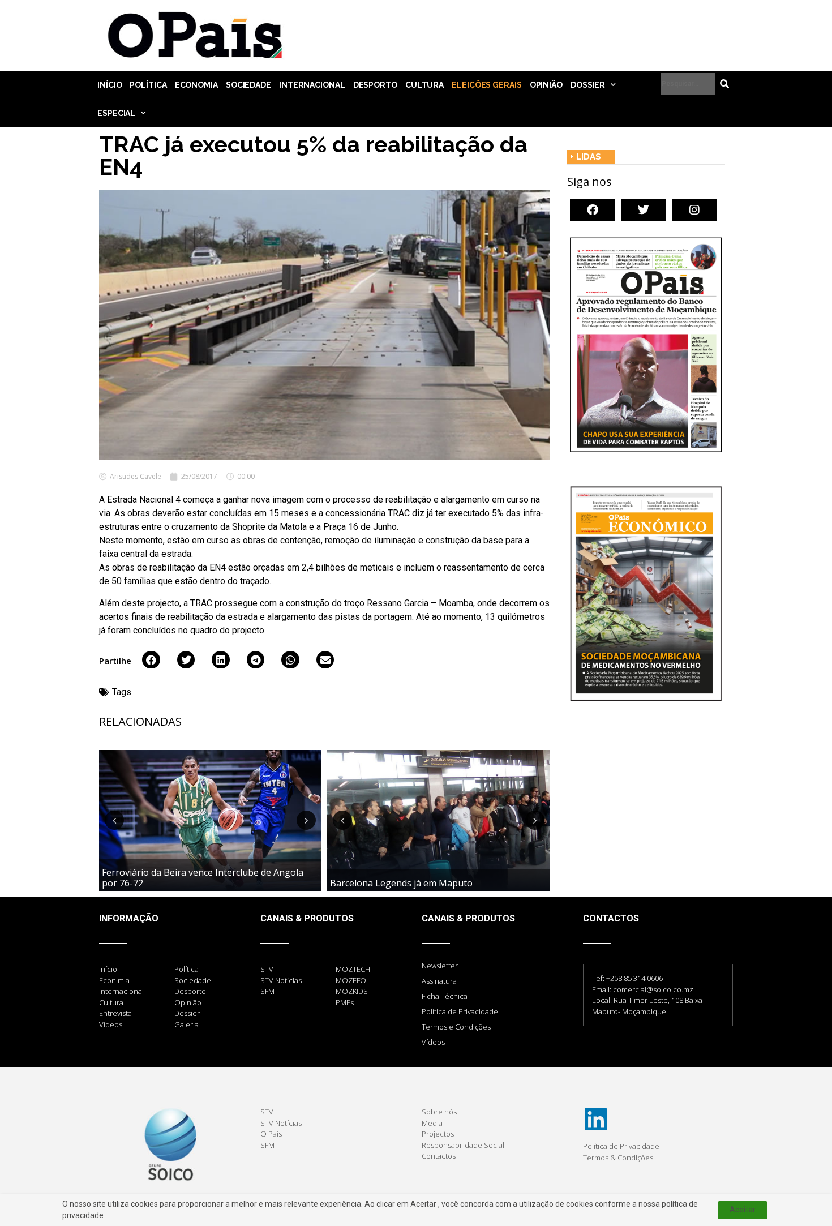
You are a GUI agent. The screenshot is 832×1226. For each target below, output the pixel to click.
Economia (196, 84)
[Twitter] (643, 210)
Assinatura (439, 981)
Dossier (588, 84)
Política (148, 84)
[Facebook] (592, 210)
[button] (151, 660)
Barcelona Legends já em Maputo (401, 883)
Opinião (546, 84)
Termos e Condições (456, 1027)
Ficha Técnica (445, 996)
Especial (116, 113)
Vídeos (433, 1042)
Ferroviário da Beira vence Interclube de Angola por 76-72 (202, 877)
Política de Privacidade (460, 1011)
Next (306, 820)
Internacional (312, 84)
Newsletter (440, 966)
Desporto (375, 84)
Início (109, 84)
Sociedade (248, 84)
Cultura (424, 84)
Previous (114, 820)
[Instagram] (694, 210)
